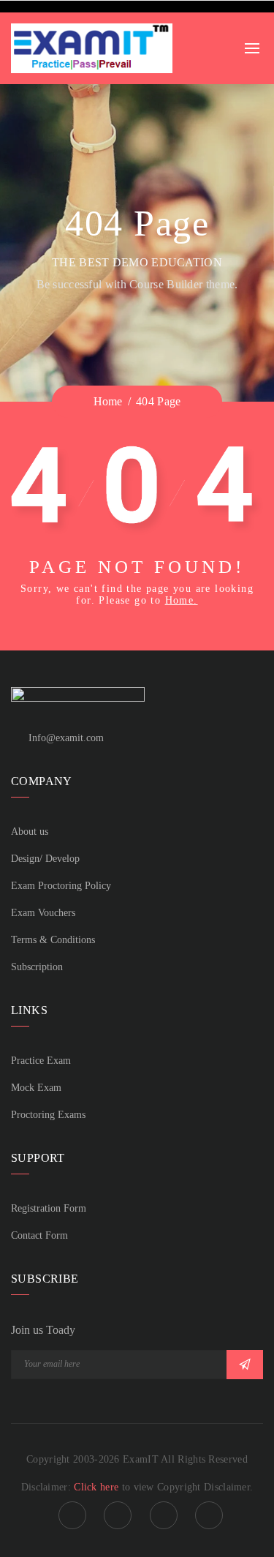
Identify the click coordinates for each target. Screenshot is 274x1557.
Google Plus (118, 1515)
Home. (181, 600)
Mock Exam (36, 1087)
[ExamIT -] (91, 47)
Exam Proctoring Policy (61, 885)
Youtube (209, 1515)
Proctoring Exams (48, 1114)
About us (29, 831)
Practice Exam (41, 1060)
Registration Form (48, 1208)
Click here (97, 1487)
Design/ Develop (45, 858)
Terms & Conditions (53, 939)
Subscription (37, 966)
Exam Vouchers (43, 912)
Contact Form (39, 1235)
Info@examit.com (66, 737)
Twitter (164, 1515)
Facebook (72, 1515)
